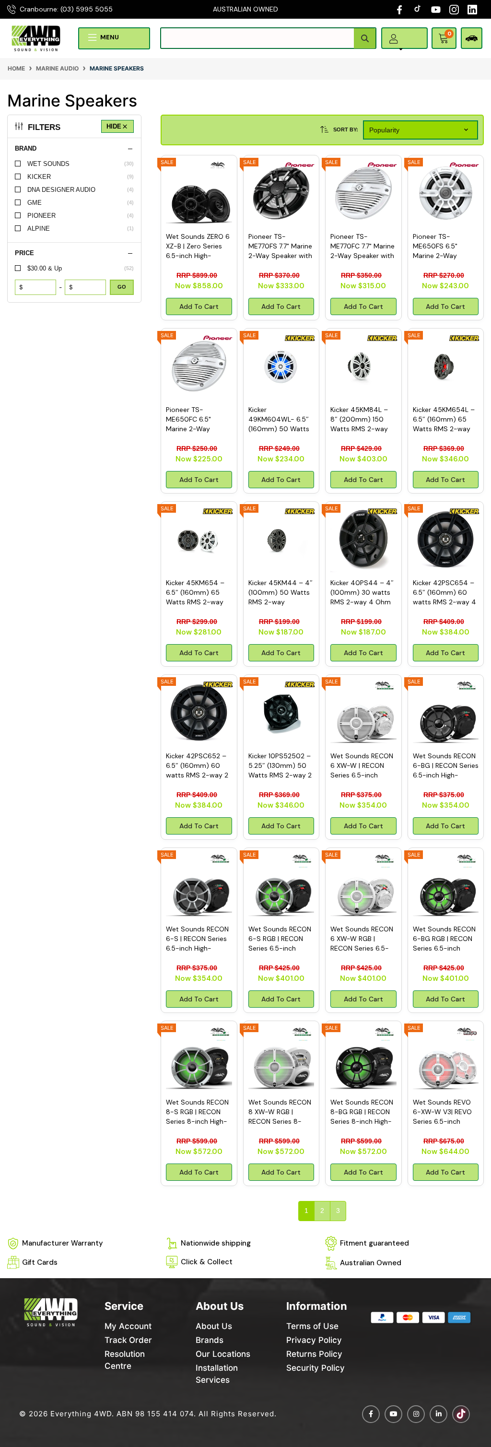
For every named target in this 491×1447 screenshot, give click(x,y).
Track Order (128, 1340)
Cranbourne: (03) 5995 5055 (66, 9)
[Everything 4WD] (36, 38)
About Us (214, 1326)
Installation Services (217, 1374)
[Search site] (364, 38)
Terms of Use (312, 1326)
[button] (396, 49)
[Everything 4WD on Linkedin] (438, 1414)
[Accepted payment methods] (420, 1318)
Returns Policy (314, 1354)
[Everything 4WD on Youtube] (393, 1414)
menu (109, 37)
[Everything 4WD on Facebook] (399, 9)
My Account (128, 1326)
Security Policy (315, 1368)
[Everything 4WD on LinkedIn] (472, 9)
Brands (209, 1340)
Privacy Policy (314, 1340)
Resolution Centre (125, 1360)
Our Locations (223, 1354)
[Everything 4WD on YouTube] (436, 9)
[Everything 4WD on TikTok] (418, 9)
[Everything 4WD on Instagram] (454, 9)
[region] (74, 671)
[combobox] (268, 38)
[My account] (393, 38)
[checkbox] (74, 163)
